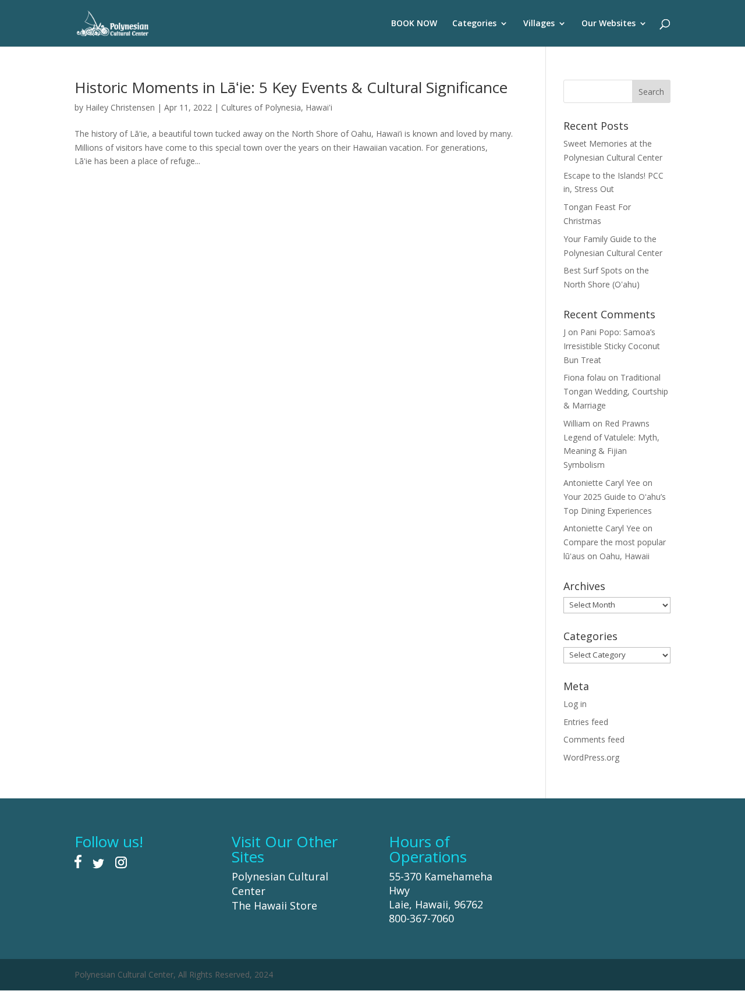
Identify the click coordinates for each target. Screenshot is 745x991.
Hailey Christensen (120, 107)
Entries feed (585, 721)
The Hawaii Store (274, 905)
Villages (539, 24)
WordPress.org (591, 757)
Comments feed (594, 739)
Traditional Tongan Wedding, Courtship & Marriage (615, 391)
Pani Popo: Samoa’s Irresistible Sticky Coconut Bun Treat (611, 345)
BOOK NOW (414, 24)
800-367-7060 (421, 918)
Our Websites (608, 24)
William (576, 423)
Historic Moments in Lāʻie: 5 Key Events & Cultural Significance (291, 87)
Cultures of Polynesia (261, 107)
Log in (575, 703)
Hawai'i (319, 107)
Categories (474, 24)
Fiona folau (584, 377)
